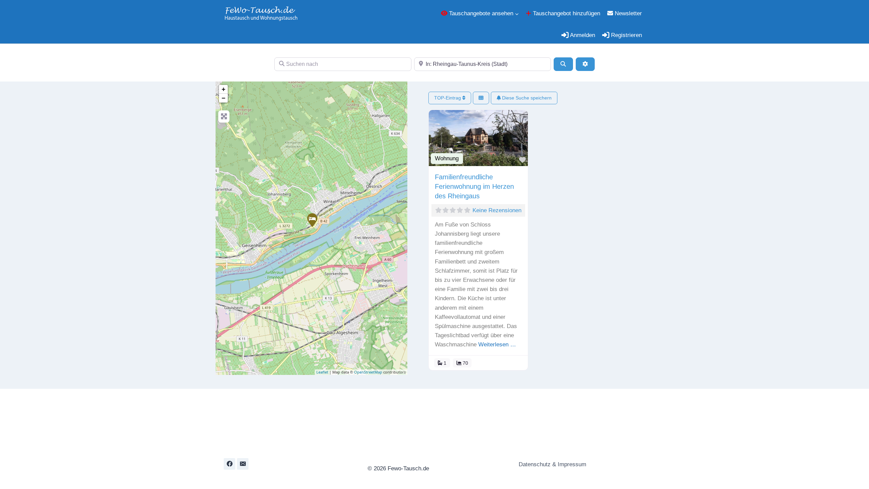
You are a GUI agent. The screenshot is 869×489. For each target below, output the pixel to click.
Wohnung (447, 158)
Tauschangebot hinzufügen (565, 13)
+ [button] (223, 89)
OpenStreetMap (368, 372)
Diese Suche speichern (526, 98)
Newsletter (627, 13)
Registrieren (625, 35)
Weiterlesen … (497, 344)
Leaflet (322, 372)
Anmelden (582, 35)
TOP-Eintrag (448, 98)
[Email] (242, 464)
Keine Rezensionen (497, 210)
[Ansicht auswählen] (481, 98)
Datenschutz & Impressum (551, 464)
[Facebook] (229, 464)
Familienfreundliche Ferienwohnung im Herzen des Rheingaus (474, 186)
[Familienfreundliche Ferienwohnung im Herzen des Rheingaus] (311, 219)
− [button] (223, 98)
